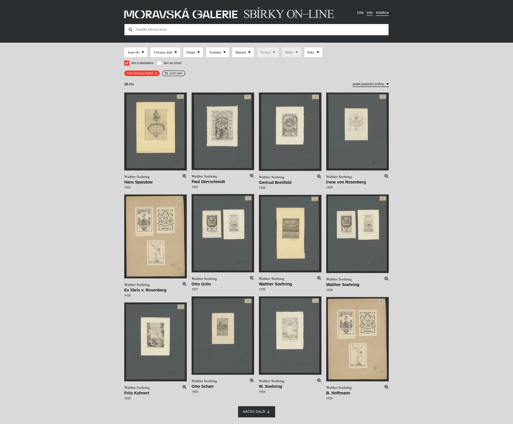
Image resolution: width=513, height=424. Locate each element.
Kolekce (382, 13)
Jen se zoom (173, 63)
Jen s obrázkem (142, 63)
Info (370, 13)
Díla (360, 13)
